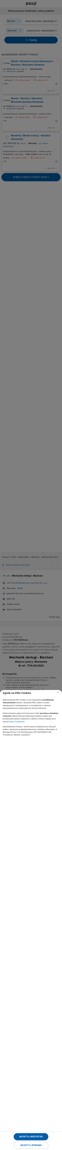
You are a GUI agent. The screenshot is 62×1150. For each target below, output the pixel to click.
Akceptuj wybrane (31, 1145)
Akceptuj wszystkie (31, 1136)
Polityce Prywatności (16, 722)
